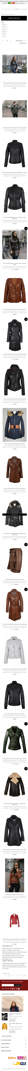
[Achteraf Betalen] (12, 1057)
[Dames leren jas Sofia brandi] (14, 470)
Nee (13, 3)
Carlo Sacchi (12, 14)
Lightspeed (23, 1068)
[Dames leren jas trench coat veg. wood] (14, 244)
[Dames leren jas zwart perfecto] (14, 380)
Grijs (5, 33)
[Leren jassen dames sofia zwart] (14, 830)
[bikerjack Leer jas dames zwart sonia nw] (14, 198)
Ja (9, 3)
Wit (4, 36)
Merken (6, 14)
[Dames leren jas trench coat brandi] (14, 605)
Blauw (5, 31)
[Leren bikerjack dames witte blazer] (14, 650)
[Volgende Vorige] (25, 975)
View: (3, 40)
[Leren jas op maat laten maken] (5, 1016)
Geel (5, 35)
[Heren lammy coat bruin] (14, 560)
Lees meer (12, 1020)
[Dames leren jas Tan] (14, 875)
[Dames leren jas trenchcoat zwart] (14, 335)
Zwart (5, 24)
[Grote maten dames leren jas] (5, 1026)
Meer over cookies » (20, 3)
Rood (5, 26)
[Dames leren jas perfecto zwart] (14, 64)
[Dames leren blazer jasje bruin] (14, 290)
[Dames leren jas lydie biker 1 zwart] (14, 154)
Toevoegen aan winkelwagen (15, 79)
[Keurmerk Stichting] (22, 1057)
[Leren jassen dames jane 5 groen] (14, 740)
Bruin (5, 29)
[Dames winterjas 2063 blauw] (14, 425)
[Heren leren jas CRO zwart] (14, 695)
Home (2, 14)
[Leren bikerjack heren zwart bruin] (14, 109)
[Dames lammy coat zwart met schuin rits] (14, 784)
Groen (5, 28)
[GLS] (19, 1063)
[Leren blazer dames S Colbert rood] (14, 920)
